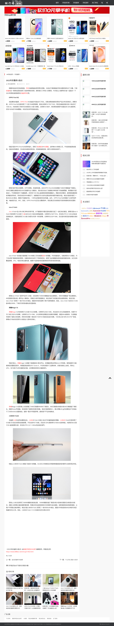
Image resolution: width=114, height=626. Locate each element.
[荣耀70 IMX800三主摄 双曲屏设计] (57, 27)
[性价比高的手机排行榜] (13, 2)
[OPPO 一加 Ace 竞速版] (78, 54)
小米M (31, 420)
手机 (27, 88)
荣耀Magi (12, 312)
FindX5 (103, 211)
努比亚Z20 (97, 216)
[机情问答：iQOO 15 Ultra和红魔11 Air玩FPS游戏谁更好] (86, 114)
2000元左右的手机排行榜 (99, 89)
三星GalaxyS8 (96, 208)
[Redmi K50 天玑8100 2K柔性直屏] (78, 27)
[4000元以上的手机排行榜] (86, 106)
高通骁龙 (40, 147)
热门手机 (95, 3)
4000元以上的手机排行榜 (99, 104)
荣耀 (10, 407)
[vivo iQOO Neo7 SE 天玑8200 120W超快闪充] (15, 54)
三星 (23, 214)
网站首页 (10, 74)
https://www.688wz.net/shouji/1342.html (19, 552)
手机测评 (85, 3)
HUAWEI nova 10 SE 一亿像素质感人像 (35, 66)
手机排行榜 (65, 3)
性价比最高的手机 (12, 624)
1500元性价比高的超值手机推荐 (95, 185)
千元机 (103, 208)
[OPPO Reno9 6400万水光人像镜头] (99, 27)
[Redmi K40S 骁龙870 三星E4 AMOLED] (15, 27)
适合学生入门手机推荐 (92, 169)
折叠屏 (8, 91)
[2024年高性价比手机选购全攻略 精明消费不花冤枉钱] (86, 164)
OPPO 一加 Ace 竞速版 (73, 66)
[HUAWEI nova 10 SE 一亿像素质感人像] (36, 54)
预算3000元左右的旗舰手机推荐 (95, 179)
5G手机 (92, 218)
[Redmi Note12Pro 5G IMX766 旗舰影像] (99, 54)
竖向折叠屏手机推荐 (17, 560)
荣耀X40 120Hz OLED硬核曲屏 (33, 38)
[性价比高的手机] (57, 10)
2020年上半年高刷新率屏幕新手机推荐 (97, 172)
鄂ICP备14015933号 (105, 624)
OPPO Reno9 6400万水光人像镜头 (97, 38)
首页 (57, 3)
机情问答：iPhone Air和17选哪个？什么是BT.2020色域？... (100, 130)
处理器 (46, 147)
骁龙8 (43, 256)
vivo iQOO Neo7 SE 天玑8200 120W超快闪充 (16, 66)
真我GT (92, 216)
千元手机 (8, 618)
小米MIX (62, 420)
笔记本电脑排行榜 (32, 618)
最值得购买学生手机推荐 (93, 191)
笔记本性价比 (42, 618)
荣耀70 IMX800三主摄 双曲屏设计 (55, 38)
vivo (10, 212)
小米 (14, 420)
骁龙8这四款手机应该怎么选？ (94, 188)
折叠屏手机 (24, 93)
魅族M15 (86, 216)
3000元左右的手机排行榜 (99, 96)
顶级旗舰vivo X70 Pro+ (92, 182)
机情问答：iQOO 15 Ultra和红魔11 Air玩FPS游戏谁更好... (99, 114)
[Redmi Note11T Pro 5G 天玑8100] (57, 54)
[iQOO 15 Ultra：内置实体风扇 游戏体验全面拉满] (86, 138)
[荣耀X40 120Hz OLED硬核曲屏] (36, 27)
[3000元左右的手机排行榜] (86, 99)
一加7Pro (83, 208)
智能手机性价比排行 (30, 549)
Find (26, 102)
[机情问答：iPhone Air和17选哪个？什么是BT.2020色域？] (86, 130)
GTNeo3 (104, 216)
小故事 (25, 618)
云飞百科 (55, 618)
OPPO (22, 102)
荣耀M (19, 363)
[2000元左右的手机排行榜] (86, 91)
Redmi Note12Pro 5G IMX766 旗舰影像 (98, 66)
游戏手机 (99, 213)
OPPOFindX (91, 213)
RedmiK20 (96, 211)
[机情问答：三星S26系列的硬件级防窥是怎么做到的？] (86, 122)
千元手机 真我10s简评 (71, 560)
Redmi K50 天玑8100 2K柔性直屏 (76, 38)
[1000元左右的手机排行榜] (86, 83)
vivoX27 (97, 218)
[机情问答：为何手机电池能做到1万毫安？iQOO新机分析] (86, 146)
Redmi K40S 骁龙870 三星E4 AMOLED (14, 38)
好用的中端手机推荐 (92, 194)
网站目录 (49, 618)
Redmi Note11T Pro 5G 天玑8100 (55, 66)
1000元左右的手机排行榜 (99, 81)
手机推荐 (76, 3)
